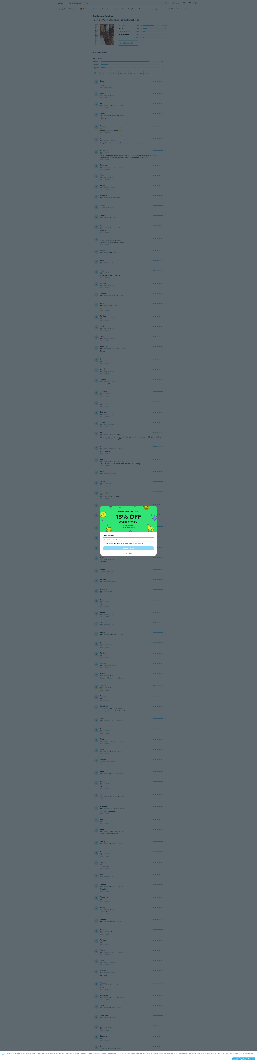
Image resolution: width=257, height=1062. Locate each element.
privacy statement (80, 1053)
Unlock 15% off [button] (128, 548)
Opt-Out (243, 1059)
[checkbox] (103, 543)
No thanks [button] (128, 553)
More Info (251, 1059)
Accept (235, 1059)
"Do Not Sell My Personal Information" (242, 1053)
